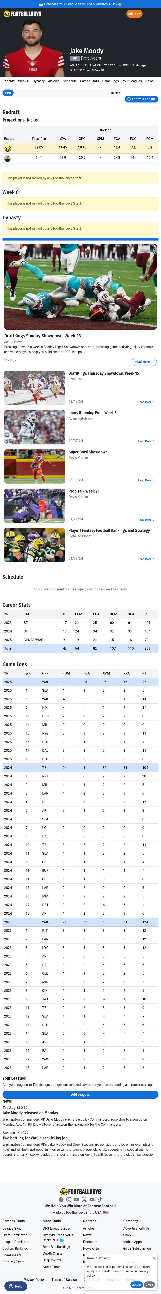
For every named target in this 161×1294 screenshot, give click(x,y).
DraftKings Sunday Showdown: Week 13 (42, 336)
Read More (142, 362)
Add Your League (143, 99)
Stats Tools (51, 1267)
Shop (127, 1235)
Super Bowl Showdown (88, 451)
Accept (136, 1284)
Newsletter (91, 1248)
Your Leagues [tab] (132, 81)
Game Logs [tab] (110, 81)
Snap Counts (52, 1260)
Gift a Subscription (137, 1248)
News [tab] (149, 81)
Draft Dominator (15, 1235)
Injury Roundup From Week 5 (93, 412)
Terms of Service (64, 1280)
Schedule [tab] (70, 81)
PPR (8, 93)
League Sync (12, 1228)
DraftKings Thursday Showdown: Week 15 (104, 373)
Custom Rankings (15, 1248)
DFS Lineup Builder (56, 1228)
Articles (89, 1228)
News (87, 1235)
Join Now (134, 14)
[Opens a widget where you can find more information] (15, 1286)
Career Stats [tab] (89, 81)
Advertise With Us (136, 1228)
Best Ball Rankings (56, 1247)
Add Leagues (80, 1095)
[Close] (154, 1258)
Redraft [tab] (9, 81)
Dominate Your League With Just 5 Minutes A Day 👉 (82, 4)
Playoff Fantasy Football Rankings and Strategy (109, 530)
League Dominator (16, 1242)
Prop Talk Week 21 (84, 491)
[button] (115, 93)
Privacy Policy (34, 1280)
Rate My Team (13, 1262)
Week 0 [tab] (23, 81)
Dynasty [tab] (38, 81)
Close (149, 1284)
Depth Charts (52, 1254)
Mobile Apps (132, 1242)
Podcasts (90, 1242)
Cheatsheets (12, 1255)
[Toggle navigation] (154, 14)
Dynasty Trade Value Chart (59, 1238)
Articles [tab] (54, 81)
